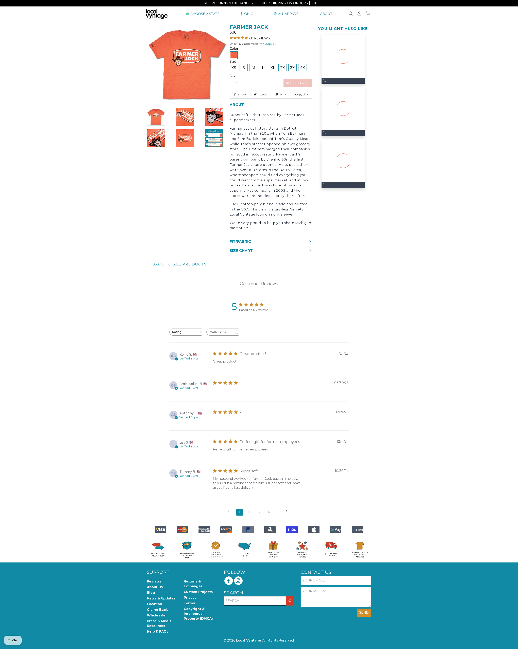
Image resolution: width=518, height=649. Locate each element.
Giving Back (157, 610)
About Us (155, 587)
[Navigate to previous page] (230, 511)
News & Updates (161, 598)
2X (282, 68)
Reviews (154, 581)
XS (233, 68)
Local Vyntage (248, 640)
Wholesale (156, 615)
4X (302, 68)
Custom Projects (198, 592)
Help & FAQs (157, 631)
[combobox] (186, 332)
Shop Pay (270, 43)
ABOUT (326, 14)
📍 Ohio (246, 14)
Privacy (190, 597)
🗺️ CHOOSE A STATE (203, 14)
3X (292, 68)
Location (154, 604)
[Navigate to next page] (288, 511)
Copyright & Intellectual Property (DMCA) (198, 613)
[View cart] (368, 14)
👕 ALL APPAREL (286, 14)
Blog (151, 593)
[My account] (359, 14)
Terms (189, 603)
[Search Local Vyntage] (350, 14)
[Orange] (234, 55)
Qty (233, 75)
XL (273, 68)
